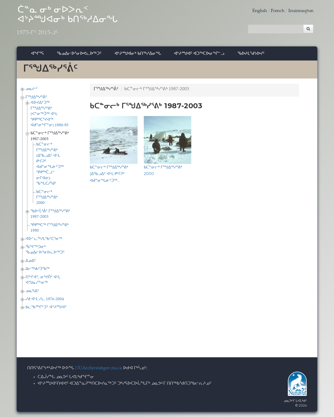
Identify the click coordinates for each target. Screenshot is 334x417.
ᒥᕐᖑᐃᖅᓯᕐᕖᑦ (36, 97)
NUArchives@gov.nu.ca (98, 368)
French (277, 11)
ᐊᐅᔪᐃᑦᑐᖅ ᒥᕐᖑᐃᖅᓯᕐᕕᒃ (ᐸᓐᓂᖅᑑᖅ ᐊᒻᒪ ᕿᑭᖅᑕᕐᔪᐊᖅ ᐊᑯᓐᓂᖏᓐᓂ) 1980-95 (50, 114)
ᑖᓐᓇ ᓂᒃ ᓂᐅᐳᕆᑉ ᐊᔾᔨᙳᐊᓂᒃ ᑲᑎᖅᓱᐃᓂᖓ (67, 21)
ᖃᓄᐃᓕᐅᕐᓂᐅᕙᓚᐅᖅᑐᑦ (79, 53)
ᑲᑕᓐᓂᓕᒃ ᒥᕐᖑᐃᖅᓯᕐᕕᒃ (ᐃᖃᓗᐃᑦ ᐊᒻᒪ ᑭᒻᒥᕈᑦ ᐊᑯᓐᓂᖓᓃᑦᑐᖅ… (109, 174)
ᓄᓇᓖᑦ (32, 89)
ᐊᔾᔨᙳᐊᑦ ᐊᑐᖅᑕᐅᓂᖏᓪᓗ (199, 53)
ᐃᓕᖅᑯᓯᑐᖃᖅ (38, 269)
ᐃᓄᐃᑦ (31, 261)
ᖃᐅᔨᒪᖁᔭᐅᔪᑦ (251, 53)
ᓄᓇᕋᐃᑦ (32, 291)
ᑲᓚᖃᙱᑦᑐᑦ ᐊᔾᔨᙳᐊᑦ (46, 307)
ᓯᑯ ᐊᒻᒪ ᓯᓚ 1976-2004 (45, 299)
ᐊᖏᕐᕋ (37, 53)
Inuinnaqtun (300, 11)
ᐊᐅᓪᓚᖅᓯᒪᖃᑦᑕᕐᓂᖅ (44, 239)
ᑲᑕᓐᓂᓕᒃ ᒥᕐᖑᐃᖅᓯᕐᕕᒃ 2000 (47, 197)
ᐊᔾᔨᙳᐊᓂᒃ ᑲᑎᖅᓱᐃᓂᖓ (138, 53)
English (259, 11)
